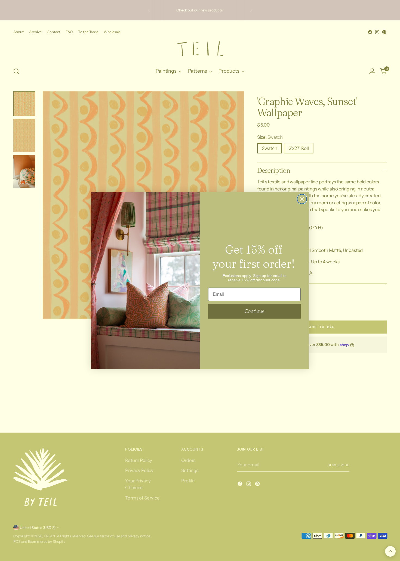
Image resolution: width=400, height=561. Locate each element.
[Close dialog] (302, 199)
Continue (254, 311)
